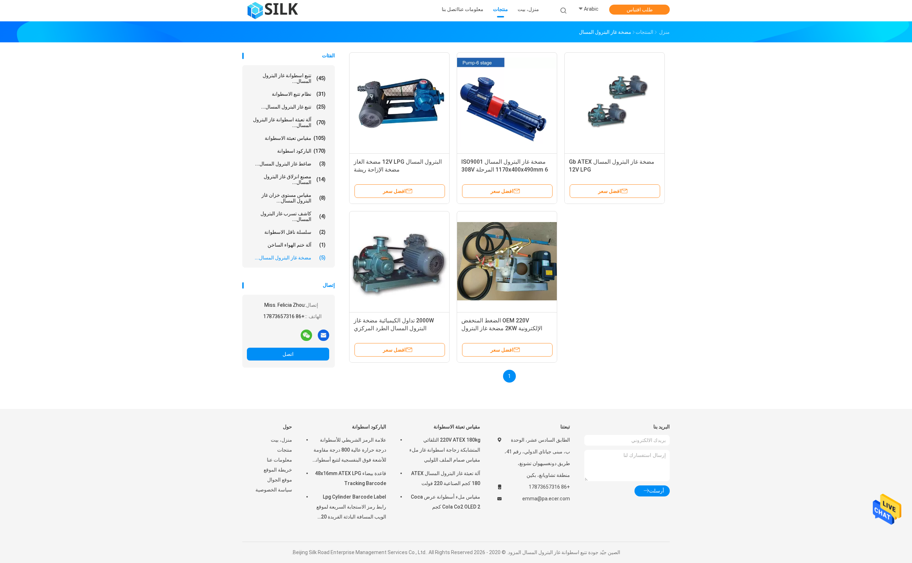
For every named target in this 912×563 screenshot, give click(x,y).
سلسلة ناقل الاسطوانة (295, 232)
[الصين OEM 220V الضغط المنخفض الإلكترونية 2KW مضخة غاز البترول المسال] (507, 261)
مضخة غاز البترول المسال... (290, 258)
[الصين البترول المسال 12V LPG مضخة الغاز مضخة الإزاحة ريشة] (399, 102)
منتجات (284, 450)
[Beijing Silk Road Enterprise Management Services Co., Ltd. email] (323, 335)
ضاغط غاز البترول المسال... (290, 164)
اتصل (288, 354)
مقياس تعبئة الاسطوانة (295, 138)
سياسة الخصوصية (273, 490)
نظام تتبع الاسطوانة (299, 94)
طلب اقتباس (640, 9)
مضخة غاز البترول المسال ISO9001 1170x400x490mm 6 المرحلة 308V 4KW (504, 169)
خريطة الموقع (278, 470)
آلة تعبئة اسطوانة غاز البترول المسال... (289, 122)
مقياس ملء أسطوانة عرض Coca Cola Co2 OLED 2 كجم (445, 502)
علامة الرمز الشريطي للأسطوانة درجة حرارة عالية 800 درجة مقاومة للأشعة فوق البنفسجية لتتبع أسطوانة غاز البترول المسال (349, 451)
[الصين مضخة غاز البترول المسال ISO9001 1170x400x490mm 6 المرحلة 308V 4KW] (507, 102)
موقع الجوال (279, 480)
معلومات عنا (279, 460)
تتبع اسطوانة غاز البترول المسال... (294, 78)
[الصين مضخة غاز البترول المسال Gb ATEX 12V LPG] (614, 102)
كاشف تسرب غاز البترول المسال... (293, 216)
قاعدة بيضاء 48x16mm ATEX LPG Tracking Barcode (350, 478)
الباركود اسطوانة (301, 151)
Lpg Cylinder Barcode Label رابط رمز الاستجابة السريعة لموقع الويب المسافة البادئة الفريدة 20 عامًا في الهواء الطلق (351, 508)
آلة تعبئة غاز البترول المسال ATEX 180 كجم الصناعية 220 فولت (445, 478)
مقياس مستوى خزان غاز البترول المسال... (293, 198)
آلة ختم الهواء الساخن (297, 245)
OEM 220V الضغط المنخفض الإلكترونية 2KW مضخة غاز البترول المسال (501, 328)
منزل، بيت (281, 440)
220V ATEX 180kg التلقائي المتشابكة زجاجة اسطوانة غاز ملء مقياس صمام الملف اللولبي (444, 450)
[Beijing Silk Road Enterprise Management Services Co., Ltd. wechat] (306, 335)
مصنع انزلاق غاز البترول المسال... (295, 179)
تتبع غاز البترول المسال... (293, 107)
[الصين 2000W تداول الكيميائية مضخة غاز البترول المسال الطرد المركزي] (399, 261)
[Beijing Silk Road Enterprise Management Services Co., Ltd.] (273, 10)
